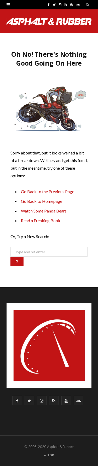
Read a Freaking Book (40, 220)
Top (50, 455)
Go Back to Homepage (41, 201)
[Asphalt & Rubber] (49, 21)
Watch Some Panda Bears (44, 210)
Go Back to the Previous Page (47, 191)
